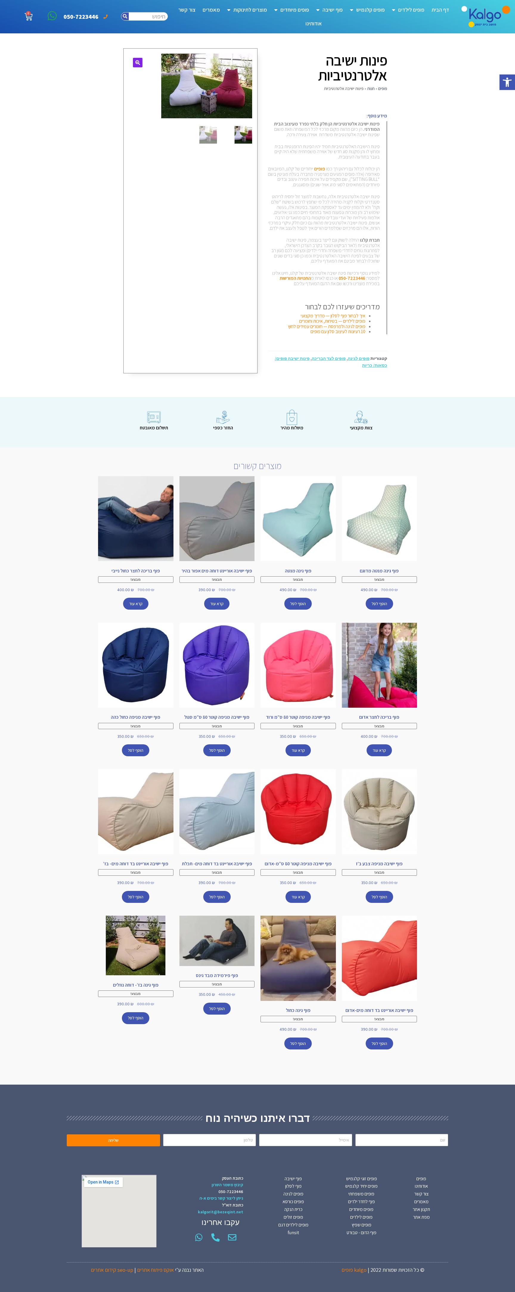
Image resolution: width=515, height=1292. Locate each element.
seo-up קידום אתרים (112, 1269)
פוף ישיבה (332, 9)
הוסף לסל (379, 603)
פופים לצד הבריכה (329, 358)
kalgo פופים (354, 1269)
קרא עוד (217, 603)
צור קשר (187, 9)
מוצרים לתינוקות (250, 9)
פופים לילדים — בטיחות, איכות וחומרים (332, 321)
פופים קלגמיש (370, 9)
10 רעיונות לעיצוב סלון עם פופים (338, 331)
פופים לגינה (359, 358)
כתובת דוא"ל (232, 1205)
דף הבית (440, 9)
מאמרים (211, 9)
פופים (382, 88)
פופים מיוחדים (294, 9)
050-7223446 (230, 1191)
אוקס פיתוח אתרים (155, 1269)
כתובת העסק (232, 1178)
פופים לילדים (411, 9)
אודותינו (313, 23)
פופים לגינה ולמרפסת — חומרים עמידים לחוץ (326, 326)
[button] (507, 82)
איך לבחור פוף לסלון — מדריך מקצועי (333, 316)
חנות (371, 88)
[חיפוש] (125, 16)
